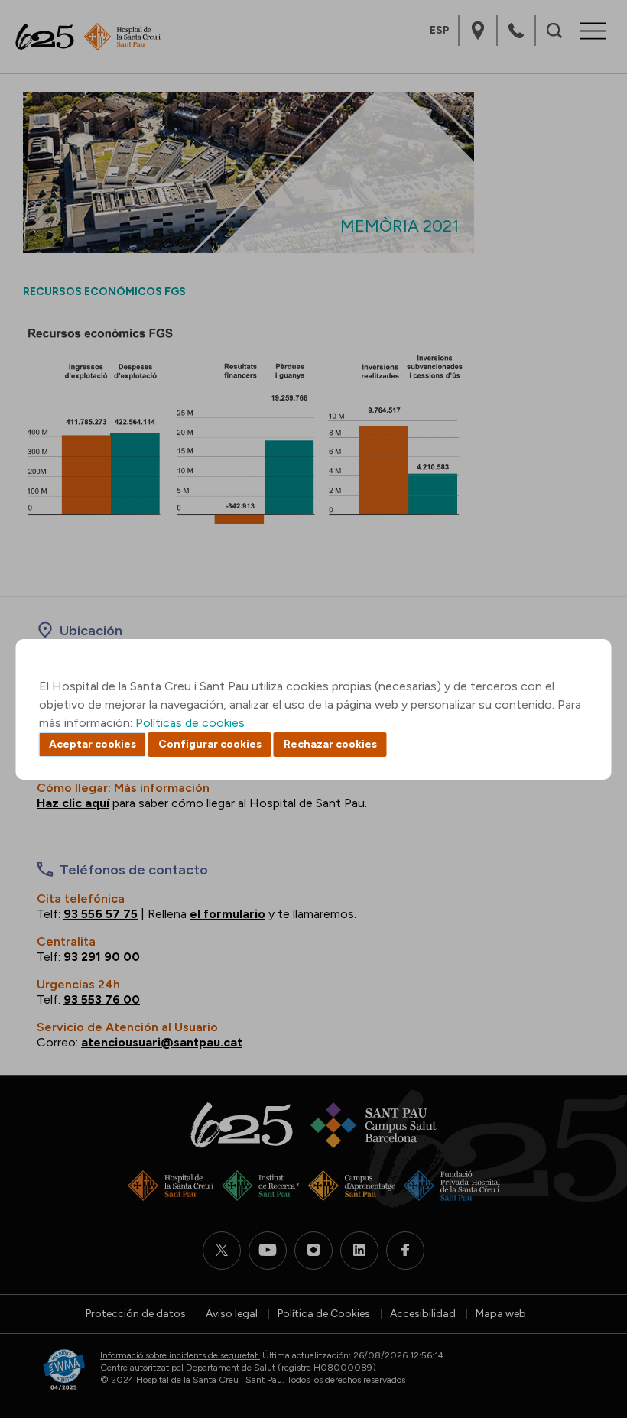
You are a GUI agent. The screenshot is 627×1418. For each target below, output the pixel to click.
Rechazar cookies (330, 744)
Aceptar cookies (92, 744)
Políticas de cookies (190, 722)
